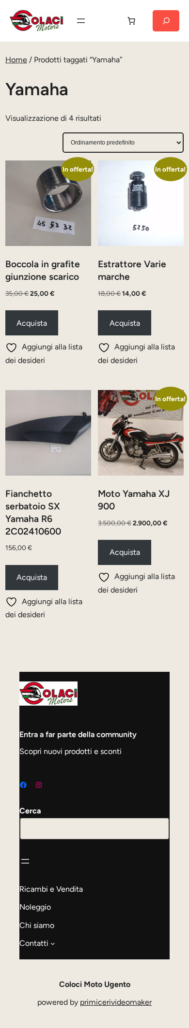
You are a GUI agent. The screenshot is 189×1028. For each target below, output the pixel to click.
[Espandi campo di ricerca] (166, 20)
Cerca (30, 810)
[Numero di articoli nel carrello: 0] (131, 20)
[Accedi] (106, 21)
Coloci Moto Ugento (94, 984)
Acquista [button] (31, 323)
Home (16, 59)
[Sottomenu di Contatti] (52, 943)
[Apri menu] (81, 21)
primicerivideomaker (116, 1002)
